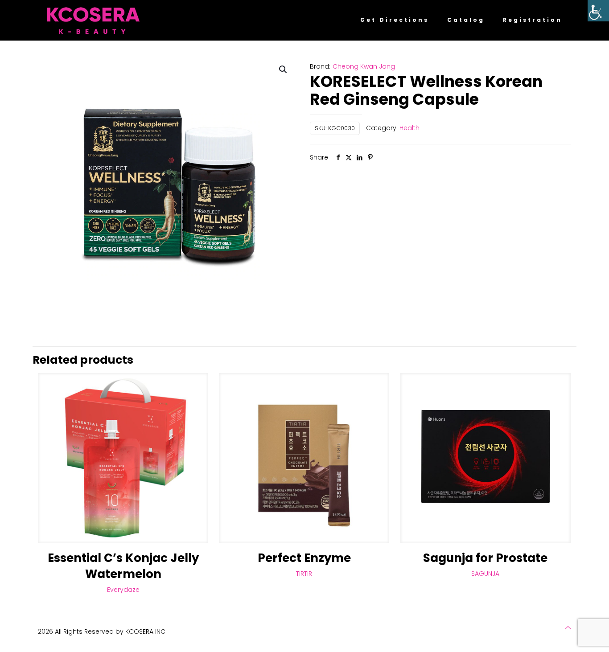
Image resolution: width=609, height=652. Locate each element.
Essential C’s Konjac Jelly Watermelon (123, 566)
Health (409, 127)
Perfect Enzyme (304, 558)
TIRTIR (304, 573)
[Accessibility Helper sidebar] (598, 10)
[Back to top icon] (568, 627)
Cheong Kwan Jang (364, 66)
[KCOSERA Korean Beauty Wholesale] (93, 20)
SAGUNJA (485, 573)
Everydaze (123, 589)
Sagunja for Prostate (485, 558)
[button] (283, 69)
